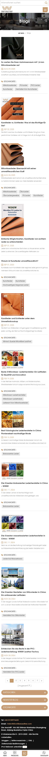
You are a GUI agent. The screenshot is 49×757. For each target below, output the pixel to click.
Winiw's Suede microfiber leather (17, 342)
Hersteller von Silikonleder (14, 615)
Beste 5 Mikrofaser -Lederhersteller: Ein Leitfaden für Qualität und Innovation (23, 373)
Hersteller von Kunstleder (26, 89)
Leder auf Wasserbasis (12, 559)
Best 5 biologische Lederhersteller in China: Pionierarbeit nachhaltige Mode (21, 432)
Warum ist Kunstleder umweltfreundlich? (19, 261)
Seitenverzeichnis (18, 740)
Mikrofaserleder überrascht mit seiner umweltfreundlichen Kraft (18, 170)
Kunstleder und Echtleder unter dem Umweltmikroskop (18, 320)
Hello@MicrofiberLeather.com (19, 724)
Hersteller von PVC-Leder (13, 672)
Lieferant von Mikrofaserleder (15, 403)
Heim (22, 33)
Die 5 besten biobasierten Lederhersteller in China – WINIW (24, 484)
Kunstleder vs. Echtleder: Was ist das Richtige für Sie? (23, 124)
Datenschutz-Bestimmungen (13, 744)
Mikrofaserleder (9, 85)
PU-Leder (23, 85)
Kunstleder (7, 89)
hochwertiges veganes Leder (16, 285)
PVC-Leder (35, 85)
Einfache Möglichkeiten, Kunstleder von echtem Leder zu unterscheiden (23, 240)
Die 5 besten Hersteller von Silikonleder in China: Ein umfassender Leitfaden (23, 593)
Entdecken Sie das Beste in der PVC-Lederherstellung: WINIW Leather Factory (20, 650)
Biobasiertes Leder (11, 454)
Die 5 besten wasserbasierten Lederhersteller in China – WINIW (23, 537)
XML (30, 740)
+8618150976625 (12, 720)
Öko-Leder (24, 192)
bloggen (5, 740)
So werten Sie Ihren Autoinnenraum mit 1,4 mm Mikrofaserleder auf (22, 63)
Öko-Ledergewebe (11, 196)
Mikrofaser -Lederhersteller (14, 395)
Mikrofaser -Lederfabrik (12, 399)
